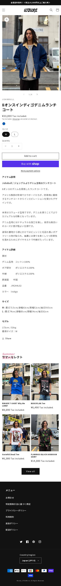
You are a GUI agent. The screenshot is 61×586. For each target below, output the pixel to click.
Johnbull (8, 99)
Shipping (15, 119)
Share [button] (8, 338)
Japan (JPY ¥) (28, 560)
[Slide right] (37, 94)
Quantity (6, 140)
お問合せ (10, 497)
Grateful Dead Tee (10, 454)
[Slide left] (24, 94)
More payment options (30, 170)
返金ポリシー (12, 523)
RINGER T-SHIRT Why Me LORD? (13, 404)
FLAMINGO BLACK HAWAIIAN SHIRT (44, 455)
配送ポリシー (12, 529)
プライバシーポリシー (16, 510)
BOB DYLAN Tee (38, 403)
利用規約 (10, 516)
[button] (3, 10)
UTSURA (25, 580)
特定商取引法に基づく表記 (18, 504)
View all (30, 471)
